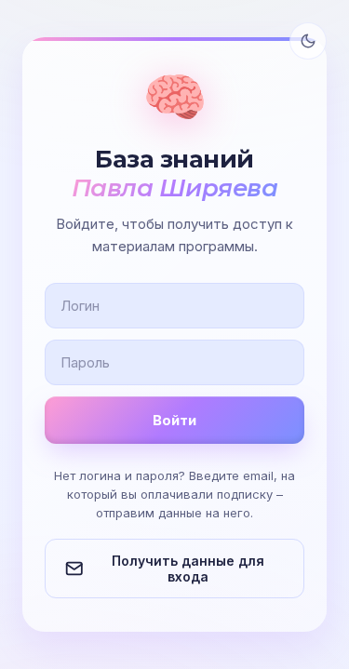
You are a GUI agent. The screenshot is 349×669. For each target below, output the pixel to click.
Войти (174, 420)
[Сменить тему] (308, 41)
